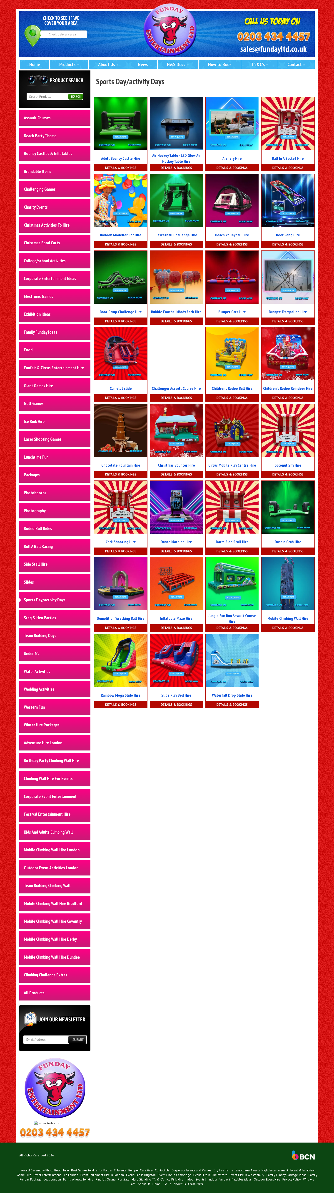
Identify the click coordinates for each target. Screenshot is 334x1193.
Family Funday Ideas (40, 332)
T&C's (167, 1184)
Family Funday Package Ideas (286, 1175)
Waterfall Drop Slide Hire (232, 695)
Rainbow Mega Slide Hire (120, 695)
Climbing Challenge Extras (45, 975)
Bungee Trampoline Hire (288, 311)
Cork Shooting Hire (121, 541)
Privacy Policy (291, 1179)
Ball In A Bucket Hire (288, 158)
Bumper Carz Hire (232, 311)
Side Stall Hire (35, 564)
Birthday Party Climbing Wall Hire (51, 760)
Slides (29, 582)
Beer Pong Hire (288, 235)
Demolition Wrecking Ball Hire (121, 618)
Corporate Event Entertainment (50, 796)
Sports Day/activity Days (44, 600)
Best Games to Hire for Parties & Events (98, 1170)
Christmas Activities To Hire (47, 225)
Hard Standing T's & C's (148, 1179)
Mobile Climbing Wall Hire (287, 618)
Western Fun (34, 707)
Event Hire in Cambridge (174, 1175)
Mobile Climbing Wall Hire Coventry (53, 921)
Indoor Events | (196, 1179)
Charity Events (36, 207)
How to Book (220, 64)
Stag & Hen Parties (40, 618)
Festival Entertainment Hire (47, 814)
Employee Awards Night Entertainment (262, 1170)
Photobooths (35, 493)
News (143, 64)
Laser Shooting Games (43, 439)
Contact (295, 64)
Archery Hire (232, 158)
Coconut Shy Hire (287, 465)
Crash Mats (195, 1184)
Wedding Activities (39, 689)
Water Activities (37, 671)
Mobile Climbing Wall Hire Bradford (53, 903)
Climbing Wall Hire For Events (48, 778)
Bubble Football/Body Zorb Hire (176, 311)
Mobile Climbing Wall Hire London (52, 850)
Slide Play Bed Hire (176, 695)
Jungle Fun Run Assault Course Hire (232, 618)
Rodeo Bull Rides (38, 528)
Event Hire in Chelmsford (210, 1175)
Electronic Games (38, 296)
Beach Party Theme (40, 136)
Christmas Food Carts (42, 243)
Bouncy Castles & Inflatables (48, 153)
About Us (107, 64)
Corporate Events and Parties (191, 1170)
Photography (35, 511)
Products (68, 64)
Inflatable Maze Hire (176, 618)
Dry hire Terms (224, 1170)
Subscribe (77, 1040)
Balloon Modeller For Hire (120, 235)
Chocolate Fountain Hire (120, 465)
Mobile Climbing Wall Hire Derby (50, 939)
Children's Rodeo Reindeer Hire (288, 388)
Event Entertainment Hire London (56, 1175)
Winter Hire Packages (42, 725)
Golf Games (34, 403)
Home (34, 64)
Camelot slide (121, 388)
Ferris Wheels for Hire (78, 1179)
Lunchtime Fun (36, 457)
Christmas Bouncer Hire (176, 465)
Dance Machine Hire (176, 541)
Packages (32, 475)
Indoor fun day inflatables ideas (230, 1179)
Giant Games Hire (38, 386)
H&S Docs (176, 64)
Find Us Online (106, 1179)
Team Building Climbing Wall (47, 885)
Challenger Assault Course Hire (176, 388)
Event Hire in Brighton (141, 1175)
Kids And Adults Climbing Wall (48, 832)
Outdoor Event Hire (267, 1179)
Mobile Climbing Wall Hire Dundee (52, 957)
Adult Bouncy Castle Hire (120, 158)
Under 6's (31, 653)
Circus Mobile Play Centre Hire (232, 465)
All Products (34, 993)
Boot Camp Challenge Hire (121, 311)
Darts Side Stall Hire (232, 541)
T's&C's (258, 64)
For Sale (124, 1179)
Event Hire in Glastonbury (247, 1175)
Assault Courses (37, 118)
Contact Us (162, 1170)
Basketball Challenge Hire (176, 235)
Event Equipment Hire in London (102, 1175)
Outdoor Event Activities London (51, 868)
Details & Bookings (120, 168)
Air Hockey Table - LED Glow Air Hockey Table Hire (176, 158)
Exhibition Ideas (37, 314)
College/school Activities (45, 261)
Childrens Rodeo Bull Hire (232, 388)
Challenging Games (40, 189)
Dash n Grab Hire (288, 541)
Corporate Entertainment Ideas (50, 278)
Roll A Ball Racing (38, 546)
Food (28, 350)
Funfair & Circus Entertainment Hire (54, 368)
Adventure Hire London (43, 743)
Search (76, 97)
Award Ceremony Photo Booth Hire (45, 1170)
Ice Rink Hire (34, 421)
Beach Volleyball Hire (232, 235)
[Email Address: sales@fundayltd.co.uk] (273, 50)
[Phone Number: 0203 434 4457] (274, 37)
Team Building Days (40, 635)
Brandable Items (37, 171)
